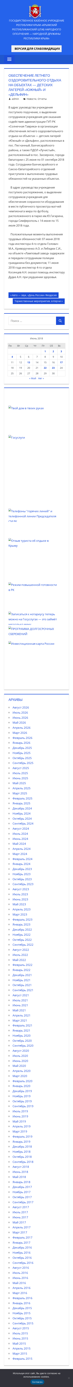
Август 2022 (21, 950)
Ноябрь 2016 (22, 1252)
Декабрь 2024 (22, 808)
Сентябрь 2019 (23, 1106)
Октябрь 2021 (22, 985)
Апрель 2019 (22, 1126)
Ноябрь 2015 (22, 1313)
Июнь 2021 (20, 1005)
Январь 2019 (21, 1142)
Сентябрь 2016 (23, 1263)
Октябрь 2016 (22, 1258)
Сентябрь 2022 (23, 945)
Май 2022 (19, 960)
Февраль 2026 (22, 738)
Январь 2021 (21, 1030)
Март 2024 (20, 854)
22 (45, 367)
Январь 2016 (21, 1303)
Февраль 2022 (22, 965)
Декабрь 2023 (22, 869)
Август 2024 (21, 829)
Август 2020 (21, 1051)
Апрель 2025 (22, 788)
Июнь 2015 (20, 1338)
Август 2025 (21, 768)
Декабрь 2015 (22, 1308)
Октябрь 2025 (22, 758)
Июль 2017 (20, 1212)
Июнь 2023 (20, 899)
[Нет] (68, 1378)
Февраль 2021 (22, 1025)
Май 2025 (19, 783)
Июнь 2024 (20, 839)
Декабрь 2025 (22, 748)
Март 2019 (20, 1131)
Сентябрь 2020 (23, 1046)
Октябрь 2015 (22, 1318)
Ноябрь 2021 (22, 980)
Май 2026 (19, 722)
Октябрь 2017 (22, 1197)
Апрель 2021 (22, 1015)
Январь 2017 (21, 1242)
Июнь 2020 (20, 1061)
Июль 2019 (20, 1111)
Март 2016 (20, 1293)
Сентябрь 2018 (23, 1162)
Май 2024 (19, 844)
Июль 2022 (20, 955)
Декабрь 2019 (22, 1091)
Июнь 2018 (20, 1172)
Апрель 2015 (22, 1348)
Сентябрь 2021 (23, 990)
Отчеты (42, 98)
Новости (31, 98)
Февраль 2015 (22, 1359)
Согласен (37, 1382)
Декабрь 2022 (22, 929)
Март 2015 (20, 1353)
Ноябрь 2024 (22, 813)
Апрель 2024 (22, 849)
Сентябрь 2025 (23, 763)
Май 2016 (19, 1283)
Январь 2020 (21, 1086)
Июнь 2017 (20, 1217)
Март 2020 (20, 1076)
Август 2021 (21, 995)
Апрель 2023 (22, 909)
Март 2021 (20, 1020)
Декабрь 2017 (22, 1187)
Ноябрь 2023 (22, 874)
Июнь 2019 (20, 1116)
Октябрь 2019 (22, 1101)
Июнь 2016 (20, 1278)
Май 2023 (19, 904)
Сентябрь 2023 (23, 884)
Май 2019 (19, 1121)
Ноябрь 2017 (22, 1192)
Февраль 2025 (22, 798)
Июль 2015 (20, 1333)
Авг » (41, 378)
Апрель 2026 (22, 728)
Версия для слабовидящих (36, 49)
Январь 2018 (21, 1182)
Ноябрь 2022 (22, 935)
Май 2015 (19, 1343)
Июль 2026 (20, 712)
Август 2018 (21, 1167)
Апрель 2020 (22, 1071)
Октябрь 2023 (22, 879)
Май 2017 (19, 1222)
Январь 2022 (21, 970)
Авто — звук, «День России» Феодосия (34, 295)
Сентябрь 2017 (23, 1202)
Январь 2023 (21, 924)
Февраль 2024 (22, 859)
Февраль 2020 (22, 1081)
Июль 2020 (20, 1056)
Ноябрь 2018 (22, 1152)
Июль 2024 (20, 834)
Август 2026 (21, 707)
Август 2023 (21, 889)
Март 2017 (20, 1232)
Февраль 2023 (22, 919)
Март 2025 (20, 793)
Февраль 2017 (22, 1237)
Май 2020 (19, 1066)
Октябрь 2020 (22, 1041)
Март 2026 (20, 733)
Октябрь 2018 (22, 1157)
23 (53, 367)
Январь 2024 (21, 864)
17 (61, 362)
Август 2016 (21, 1268)
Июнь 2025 (20, 778)
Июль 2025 (20, 773)
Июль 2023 (20, 894)
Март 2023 (20, 914)
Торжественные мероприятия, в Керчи (37, 301)
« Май (32, 378)
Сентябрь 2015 (23, 1323)
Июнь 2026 (20, 718)
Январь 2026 (21, 743)
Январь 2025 (21, 803)
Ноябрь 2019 (22, 1096)
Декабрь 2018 (22, 1146)
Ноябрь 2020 (22, 1035)
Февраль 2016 (22, 1298)
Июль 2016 (20, 1273)
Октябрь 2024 (22, 818)
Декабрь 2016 (22, 1247)
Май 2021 (19, 1010)
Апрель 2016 (22, 1288)
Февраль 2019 (22, 1136)
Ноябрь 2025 (22, 753)
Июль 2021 (20, 1000)
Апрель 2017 (22, 1227)
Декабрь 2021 (22, 975)
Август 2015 (21, 1328)
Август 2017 (21, 1207)
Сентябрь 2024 (23, 823)
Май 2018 (19, 1177)
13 (28, 362)
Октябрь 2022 (22, 940)
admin (15, 98)
